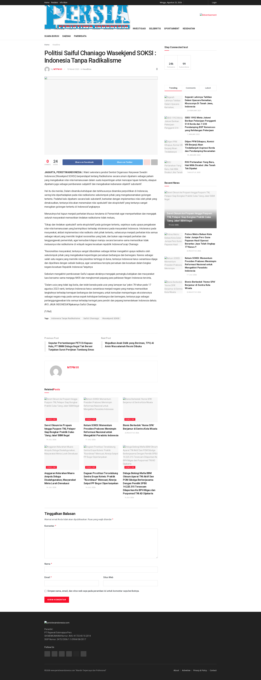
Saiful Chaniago (91, 318)
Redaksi (54, 3)
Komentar (50, 525)
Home (46, 3)
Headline (56, 45)
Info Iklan (63, 3)
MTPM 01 (57, 69)
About (176, 670)
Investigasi (139, 28)
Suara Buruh (51, 36)
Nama (48, 563)
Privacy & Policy (200, 670)
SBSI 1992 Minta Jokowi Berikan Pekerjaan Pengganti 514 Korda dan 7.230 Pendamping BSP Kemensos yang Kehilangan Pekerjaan (200, 124)
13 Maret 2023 (73, 69)
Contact (213, 670)
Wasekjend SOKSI (110, 318)
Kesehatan (189, 28)
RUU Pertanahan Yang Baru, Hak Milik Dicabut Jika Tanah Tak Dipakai (200, 165)
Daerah (66, 36)
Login (214, 3)
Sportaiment (171, 28)
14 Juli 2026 (51, 487)
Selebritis (155, 28)
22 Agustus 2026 (131, 433)
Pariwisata (80, 36)
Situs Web (108, 577)
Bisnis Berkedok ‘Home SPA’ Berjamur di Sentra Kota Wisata (200, 285)
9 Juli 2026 (129, 498)
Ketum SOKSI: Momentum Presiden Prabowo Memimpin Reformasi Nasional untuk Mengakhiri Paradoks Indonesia (200, 264)
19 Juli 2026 (51, 440)
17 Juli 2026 (90, 440)
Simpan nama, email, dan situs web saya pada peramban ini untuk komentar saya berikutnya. (93, 591)
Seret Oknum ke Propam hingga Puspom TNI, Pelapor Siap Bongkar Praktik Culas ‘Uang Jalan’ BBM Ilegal (189, 217)
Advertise (186, 670)
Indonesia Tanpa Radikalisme (65, 318)
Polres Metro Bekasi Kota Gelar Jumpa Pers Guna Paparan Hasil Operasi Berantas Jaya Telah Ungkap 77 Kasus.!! (200, 240)
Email (48, 577)
